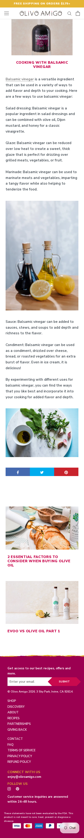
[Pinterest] (18, 788)
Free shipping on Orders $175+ (42, 3)
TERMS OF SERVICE (21, 750)
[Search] (69, 13)
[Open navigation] (6, 13)
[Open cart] (78, 13)
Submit (64, 681)
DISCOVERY (15, 707)
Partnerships (19, 724)
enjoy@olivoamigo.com (24, 777)
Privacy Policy (19, 756)
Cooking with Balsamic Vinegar (42, 64)
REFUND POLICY (19, 762)
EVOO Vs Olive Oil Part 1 (33, 631)
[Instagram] (9, 788)
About (13, 712)
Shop (11, 701)
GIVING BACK (17, 730)
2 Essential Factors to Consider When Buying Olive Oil (38, 561)
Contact (15, 739)
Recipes (13, 718)
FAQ (10, 745)
